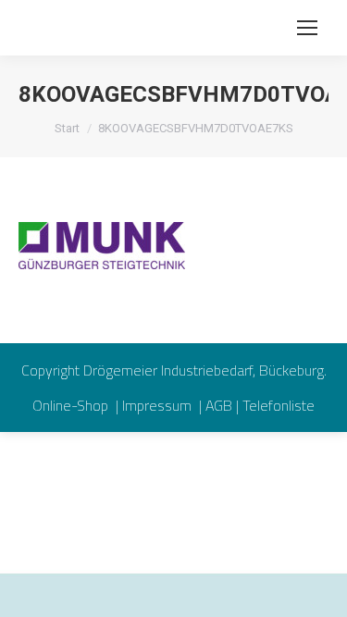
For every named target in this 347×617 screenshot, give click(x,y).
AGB (218, 405)
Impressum (158, 405)
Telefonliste (278, 405)
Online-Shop (72, 405)
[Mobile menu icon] (307, 28)
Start (67, 128)
